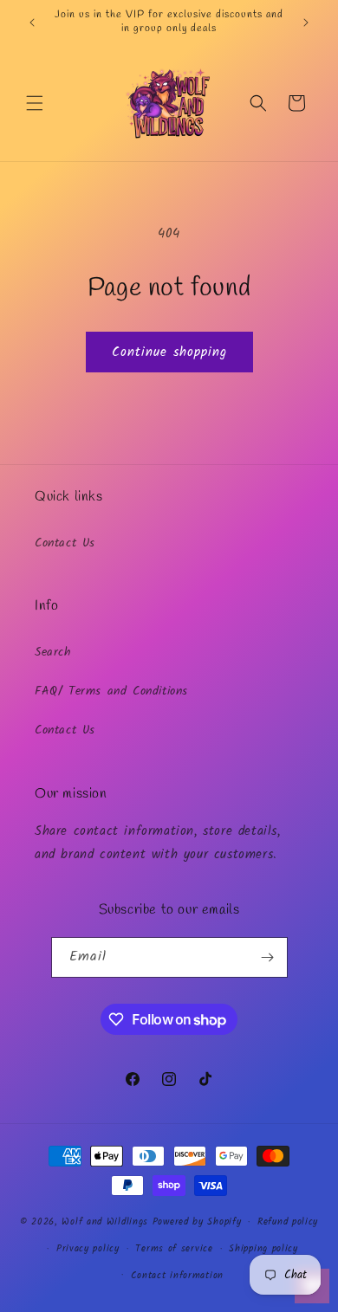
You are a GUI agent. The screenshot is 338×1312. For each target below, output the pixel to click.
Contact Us (65, 543)
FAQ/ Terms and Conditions (111, 691)
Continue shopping (169, 352)
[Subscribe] (268, 957)
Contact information (177, 1275)
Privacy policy (88, 1249)
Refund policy (287, 1222)
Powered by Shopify (197, 1222)
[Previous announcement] (32, 22)
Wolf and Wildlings (105, 1222)
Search (53, 652)
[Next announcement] (306, 22)
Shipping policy (263, 1249)
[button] (35, 103)
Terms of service (173, 1249)
